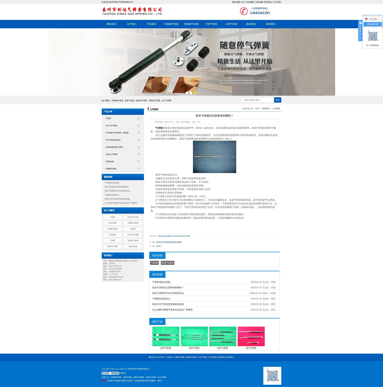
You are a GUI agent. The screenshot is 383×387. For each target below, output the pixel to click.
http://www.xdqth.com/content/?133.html (174, 236)
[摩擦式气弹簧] (191, 62)
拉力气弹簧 (166, 100)
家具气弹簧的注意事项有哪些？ (117, 187)
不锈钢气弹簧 (171, 24)
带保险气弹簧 (191, 24)
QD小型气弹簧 (111, 126)
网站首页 (112, 24)
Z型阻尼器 (109, 161)
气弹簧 (108, 118)
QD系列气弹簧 (133, 217)
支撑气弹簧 (129, 100)
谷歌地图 (259, 2)
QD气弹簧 (112, 223)
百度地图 (250, 2)
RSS (243, 2)
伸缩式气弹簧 (112, 246)
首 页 (257, 108)
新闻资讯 (251, 24)
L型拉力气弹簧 (111, 154)
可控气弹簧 (211, 24)
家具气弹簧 (168, 263)
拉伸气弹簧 (133, 246)
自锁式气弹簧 (141, 100)
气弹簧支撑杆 (112, 229)
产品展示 (151, 24)
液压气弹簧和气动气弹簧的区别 (117, 191)
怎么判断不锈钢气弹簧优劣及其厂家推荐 (121, 203)
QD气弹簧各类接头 (113, 140)
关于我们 (277, 2)
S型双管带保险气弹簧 (114, 147)
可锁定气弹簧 (154, 100)
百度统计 (122, 373)
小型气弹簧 (231, 24)
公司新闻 (276, 108)
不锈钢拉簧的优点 (112, 195)
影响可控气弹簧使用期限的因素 (117, 199)
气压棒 (112, 241)
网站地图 (236, 2)
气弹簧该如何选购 (112, 183)
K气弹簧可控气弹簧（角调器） (117, 133)
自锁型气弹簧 (133, 241)
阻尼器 (133, 229)
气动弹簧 (112, 235)
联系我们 (268, 2)
